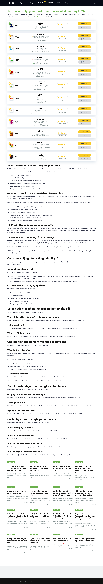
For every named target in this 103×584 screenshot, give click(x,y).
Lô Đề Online (51, 3)
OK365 (17, 145)
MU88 (17, 72)
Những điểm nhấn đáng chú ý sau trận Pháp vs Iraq (62, 540)
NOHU (17, 134)
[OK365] (11, 147)
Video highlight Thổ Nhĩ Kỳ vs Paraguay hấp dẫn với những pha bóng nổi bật (84, 493)
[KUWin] (11, 50)
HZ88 (16, 157)
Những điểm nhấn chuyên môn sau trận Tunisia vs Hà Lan (17, 541)
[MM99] (11, 100)
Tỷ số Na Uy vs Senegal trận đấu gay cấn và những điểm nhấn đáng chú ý (17, 468)
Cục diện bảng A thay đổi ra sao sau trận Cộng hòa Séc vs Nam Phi (40, 541)
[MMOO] (11, 123)
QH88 (17, 25)
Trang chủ (32, 3)
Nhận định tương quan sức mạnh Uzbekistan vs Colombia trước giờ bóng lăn (84, 469)
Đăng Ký (85, 23)
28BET (17, 110)
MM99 (17, 98)
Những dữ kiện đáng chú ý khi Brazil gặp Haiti (16, 492)
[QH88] (11, 27)
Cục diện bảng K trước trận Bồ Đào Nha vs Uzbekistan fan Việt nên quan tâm (62, 516)
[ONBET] (11, 87)
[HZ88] (11, 158)
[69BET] (11, 61)
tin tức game (67, 3)
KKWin (17, 37)
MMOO (17, 122)
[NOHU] (11, 135)
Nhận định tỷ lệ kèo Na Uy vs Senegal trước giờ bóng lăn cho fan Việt (39, 516)
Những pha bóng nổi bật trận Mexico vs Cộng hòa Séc (39, 493)
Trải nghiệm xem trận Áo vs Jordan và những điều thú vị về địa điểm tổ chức (17, 516)
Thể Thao (59, 3)
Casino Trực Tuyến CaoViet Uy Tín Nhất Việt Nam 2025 (85, 540)
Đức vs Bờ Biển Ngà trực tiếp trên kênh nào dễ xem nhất (62, 468)
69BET (17, 60)
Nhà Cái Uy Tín (41, 3)
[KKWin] (11, 38)
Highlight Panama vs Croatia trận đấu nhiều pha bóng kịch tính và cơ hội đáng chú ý (85, 517)
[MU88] (11, 74)
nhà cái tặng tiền (41, 17)
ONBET (17, 85)
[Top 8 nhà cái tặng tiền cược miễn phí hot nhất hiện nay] (14, 2)
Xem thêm (85, 27)
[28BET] (11, 112)
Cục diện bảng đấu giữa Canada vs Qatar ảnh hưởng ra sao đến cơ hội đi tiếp (63, 493)
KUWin (17, 49)
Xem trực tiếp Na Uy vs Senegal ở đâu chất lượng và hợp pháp (39, 468)
